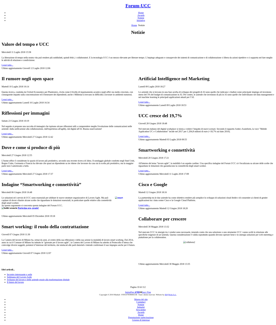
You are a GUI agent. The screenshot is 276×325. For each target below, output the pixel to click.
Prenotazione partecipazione (141, 317)
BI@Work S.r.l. (170, 295)
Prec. (132, 292)
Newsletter (141, 310)
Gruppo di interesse (141, 320)
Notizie (141, 304)
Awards (140, 312)
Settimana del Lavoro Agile (19, 277)
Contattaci (140, 302)
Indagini (141, 307)
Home (134, 25)
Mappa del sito (141, 299)
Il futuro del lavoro (15, 282)
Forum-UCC (138, 5)
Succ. (144, 292)
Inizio (127, 292)
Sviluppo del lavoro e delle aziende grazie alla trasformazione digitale (38, 279)
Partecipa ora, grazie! (28, 208)
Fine (149, 292)
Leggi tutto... (7, 65)
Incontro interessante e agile (19, 274)
